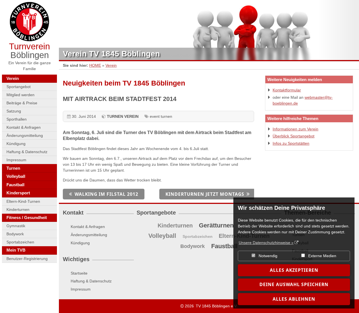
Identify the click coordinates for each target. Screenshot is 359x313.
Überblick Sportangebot (293, 136)
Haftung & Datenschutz (26, 151)
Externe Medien (321, 256)
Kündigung (16, 143)
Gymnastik (15, 226)
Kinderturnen (17, 209)
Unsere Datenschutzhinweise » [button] (266, 242)
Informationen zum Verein (295, 129)
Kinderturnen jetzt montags (204, 194)
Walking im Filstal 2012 (106, 194)
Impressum (16, 160)
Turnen (13, 168)
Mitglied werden (20, 95)
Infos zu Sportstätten (291, 143)
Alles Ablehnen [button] (294, 299)
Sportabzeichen (20, 242)
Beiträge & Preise (21, 103)
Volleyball (15, 176)
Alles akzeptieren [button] (294, 270)
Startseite (79, 273)
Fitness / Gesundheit (26, 217)
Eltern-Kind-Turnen (23, 201)
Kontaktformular (287, 90)
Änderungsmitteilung (24, 135)
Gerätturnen (216, 225)
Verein (12, 78)
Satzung (13, 111)
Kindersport (18, 192)
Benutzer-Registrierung (27, 258)
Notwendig (267, 256)
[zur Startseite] (29, 21)
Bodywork (15, 234)
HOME (95, 65)
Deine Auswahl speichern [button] (293, 284)
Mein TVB (16, 250)
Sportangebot (18, 86)
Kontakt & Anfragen (23, 127)
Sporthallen (16, 119)
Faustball (15, 184)
